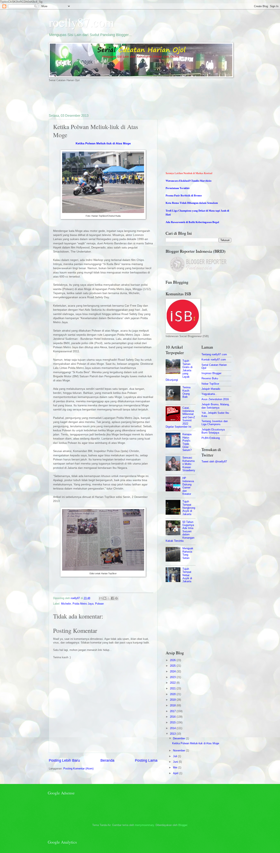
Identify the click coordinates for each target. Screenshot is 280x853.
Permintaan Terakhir (178, 188)
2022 (173, 682)
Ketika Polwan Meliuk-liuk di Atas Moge (103, 143)
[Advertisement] (123, 97)
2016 (173, 716)
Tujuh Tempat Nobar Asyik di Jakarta (187, 575)
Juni (176, 761)
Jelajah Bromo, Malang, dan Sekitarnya (215, 406)
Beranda (107, 760)
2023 (173, 677)
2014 (173, 728)
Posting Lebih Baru (64, 760)
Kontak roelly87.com (213, 359)
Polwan (99, 603)
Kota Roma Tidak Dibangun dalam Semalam (192, 203)
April (176, 773)
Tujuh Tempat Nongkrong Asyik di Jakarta (188, 508)
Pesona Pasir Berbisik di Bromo (184, 195)
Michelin (66, 603)
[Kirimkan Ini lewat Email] (101, 598)
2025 (173, 665)
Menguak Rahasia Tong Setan (187, 553)
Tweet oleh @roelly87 (214, 461)
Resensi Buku (209, 378)
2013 (173, 733)
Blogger (182, 825)
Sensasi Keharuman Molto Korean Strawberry (188, 464)
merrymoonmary (144, 825)
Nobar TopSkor (210, 383)
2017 (173, 711)
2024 (173, 671)
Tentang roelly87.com (214, 354)
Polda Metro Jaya (83, 603)
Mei (175, 767)
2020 (173, 694)
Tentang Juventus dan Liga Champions (214, 423)
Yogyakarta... (209, 393)
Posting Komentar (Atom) (78, 768)
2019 (173, 699)
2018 (173, 705)
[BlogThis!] (105, 598)
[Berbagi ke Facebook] (112, 598)
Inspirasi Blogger (211, 373)
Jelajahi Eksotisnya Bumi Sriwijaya (213, 431)
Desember (179, 738)
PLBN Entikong (210, 438)
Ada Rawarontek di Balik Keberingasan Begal (192, 222)
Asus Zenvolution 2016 (215, 399)
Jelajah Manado (210, 388)
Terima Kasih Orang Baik (186, 392)
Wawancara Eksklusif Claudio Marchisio (188, 180)
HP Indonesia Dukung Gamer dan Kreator (188, 486)
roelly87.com (81, 22)
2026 (173, 660)
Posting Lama (146, 760)
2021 (173, 688)
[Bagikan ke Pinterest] (116, 598)
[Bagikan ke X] (109, 598)
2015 (173, 722)
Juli (175, 756)
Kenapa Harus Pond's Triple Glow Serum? (187, 442)
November (179, 750)
